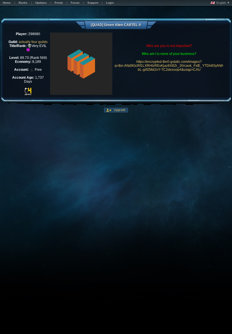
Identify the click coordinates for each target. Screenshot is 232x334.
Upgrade (119, 110)
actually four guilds (33, 42)
